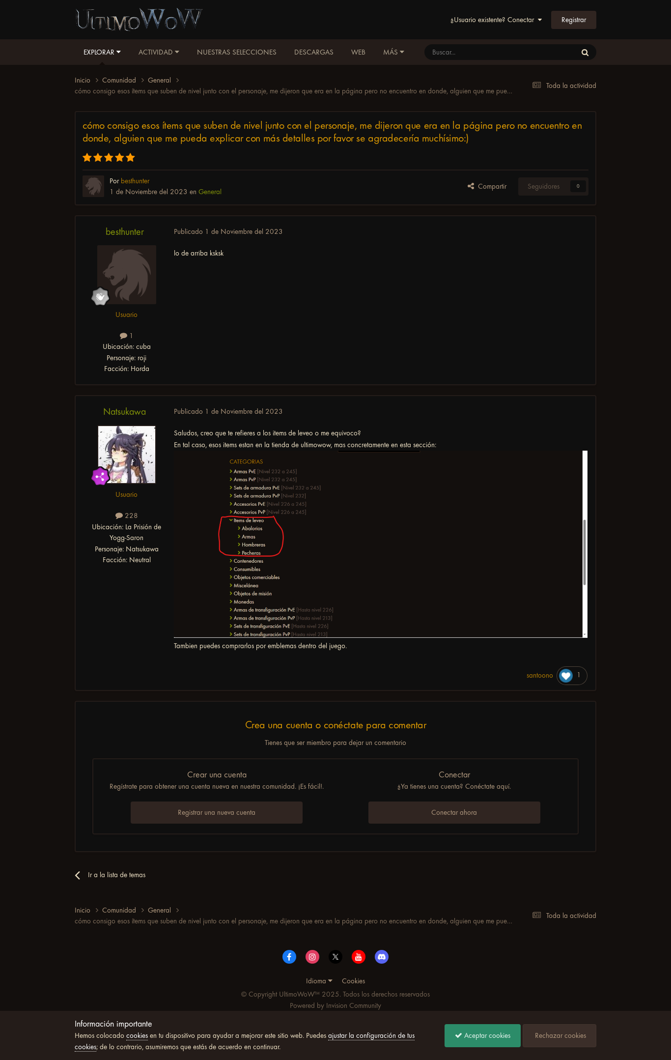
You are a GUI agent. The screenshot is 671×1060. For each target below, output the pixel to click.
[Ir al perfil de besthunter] (93, 186)
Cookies (353, 980)
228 (130, 515)
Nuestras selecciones (237, 52)
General (210, 191)
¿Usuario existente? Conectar (494, 19)
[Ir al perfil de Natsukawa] (126, 454)
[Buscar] (585, 52)
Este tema (549, 52)
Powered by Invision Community (335, 1005)
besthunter (125, 231)
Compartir (490, 186)
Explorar (100, 52)
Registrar (573, 19)
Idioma (317, 980)
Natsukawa (124, 411)
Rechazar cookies (559, 1035)
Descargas (314, 52)
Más (390, 52)
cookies (137, 1035)
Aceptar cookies (486, 1035)
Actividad (157, 52)
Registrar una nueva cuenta (216, 812)
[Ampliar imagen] (381, 544)
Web (358, 52)
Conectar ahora (454, 812)
